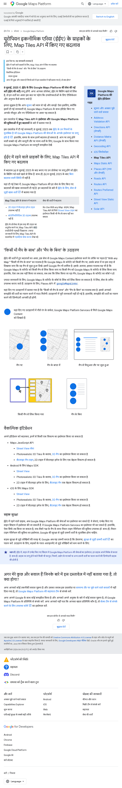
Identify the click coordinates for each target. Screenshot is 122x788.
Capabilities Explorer (14, 704)
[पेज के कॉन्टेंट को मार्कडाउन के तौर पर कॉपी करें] (17, 52)
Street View (23, 471)
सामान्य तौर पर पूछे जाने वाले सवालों (93, 587)
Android (47, 699)
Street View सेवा (25, 448)
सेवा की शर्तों (88, 714)
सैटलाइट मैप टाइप (25, 459)
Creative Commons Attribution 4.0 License (72, 637)
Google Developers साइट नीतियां (72, 640)
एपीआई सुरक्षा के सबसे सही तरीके (17, 714)
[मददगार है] (111, 31)
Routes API (100, 184)
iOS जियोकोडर (101, 151)
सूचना (29, 105)
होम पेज (7, 31)
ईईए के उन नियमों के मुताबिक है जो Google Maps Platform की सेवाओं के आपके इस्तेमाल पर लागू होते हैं (41, 133)
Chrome (8, 740)
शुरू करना (8, 709)
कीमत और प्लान (89, 699)
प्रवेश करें (114, 4)
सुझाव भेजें (109, 39)
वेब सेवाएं (47, 714)
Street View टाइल (66, 210)
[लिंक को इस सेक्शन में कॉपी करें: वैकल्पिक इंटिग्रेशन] (35, 429)
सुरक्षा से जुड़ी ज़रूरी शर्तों (95, 539)
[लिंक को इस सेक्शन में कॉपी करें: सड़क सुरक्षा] (21, 515)
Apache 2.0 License (13, 640)
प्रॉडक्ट (16, 31)
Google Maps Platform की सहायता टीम (38, 591)
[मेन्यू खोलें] (5, 4)
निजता (12, 773)
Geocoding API (102, 146)
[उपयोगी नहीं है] (115, 31)
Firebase (8, 745)
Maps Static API (103, 163)
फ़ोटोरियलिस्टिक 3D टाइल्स (19, 215)
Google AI (8, 755)
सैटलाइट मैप (55, 482)
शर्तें (5, 773)
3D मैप (55, 454)
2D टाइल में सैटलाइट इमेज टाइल (21, 207)
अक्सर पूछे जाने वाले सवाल (15, 699)
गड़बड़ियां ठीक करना (23, 237)
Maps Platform (39, 4)
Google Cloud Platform (15, 750)
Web (45, 709)
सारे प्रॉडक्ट (8, 760)
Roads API (100, 178)
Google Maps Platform (33, 31)
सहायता (86, 709)
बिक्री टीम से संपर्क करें (92, 704)
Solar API (99, 208)
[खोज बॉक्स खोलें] (83, 4)
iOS (45, 704)
